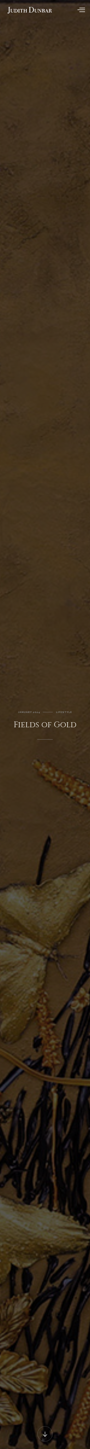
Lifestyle (64, 712)
